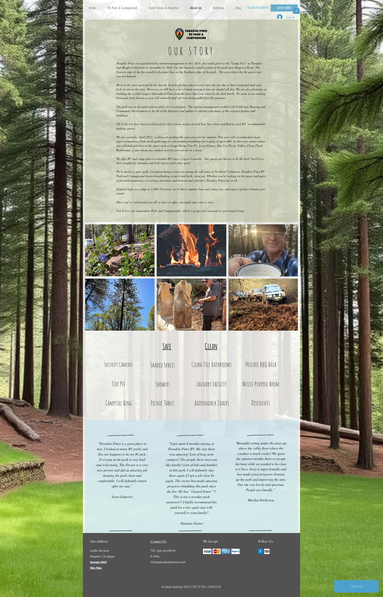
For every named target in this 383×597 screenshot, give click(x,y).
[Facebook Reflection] (260, 551)
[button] (122, 8)
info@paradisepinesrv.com (168, 562)
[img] (207, 551)
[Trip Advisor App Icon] (267, 551)
